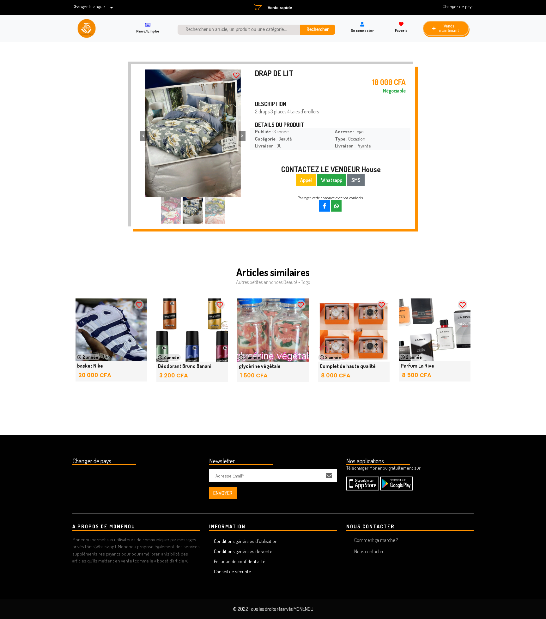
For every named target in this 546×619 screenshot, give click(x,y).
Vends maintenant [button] (449, 28)
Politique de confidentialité (239, 561)
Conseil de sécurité (232, 571)
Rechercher (317, 29)
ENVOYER (223, 493)
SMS (356, 180)
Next (458, 346)
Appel (306, 180)
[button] (143, 136)
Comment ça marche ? (376, 540)
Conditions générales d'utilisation (245, 541)
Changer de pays (458, 6)
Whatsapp (331, 180)
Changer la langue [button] (88, 6)
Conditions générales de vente (243, 551)
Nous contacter (369, 551)
